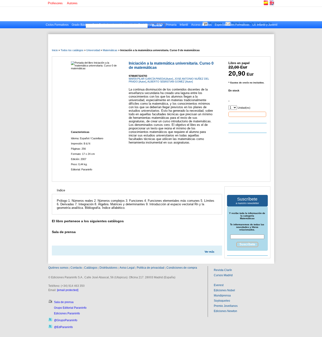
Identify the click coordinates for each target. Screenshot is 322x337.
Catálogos (90, 267)
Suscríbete (247, 244)
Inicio (55, 50)
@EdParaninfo (63, 327)
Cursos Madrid (223, 275)
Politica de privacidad (150, 267)
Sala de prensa (64, 302)
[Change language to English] (271, 5)
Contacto (76, 267)
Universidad (127, 24)
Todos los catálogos (72, 50)
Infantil (184, 24)
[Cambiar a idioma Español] (265, 5)
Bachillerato (146, 24)
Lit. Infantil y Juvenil (264, 24)
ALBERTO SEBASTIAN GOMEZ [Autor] (170, 81)
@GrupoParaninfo (65, 320)
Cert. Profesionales (104, 24)
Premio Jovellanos (226, 306)
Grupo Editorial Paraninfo (70, 307)
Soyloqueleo (222, 300)
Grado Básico (80, 24)
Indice (61, 190)
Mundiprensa (222, 295)
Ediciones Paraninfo (67, 313)
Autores (72, 3)
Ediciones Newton (225, 311)
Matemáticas (110, 50)
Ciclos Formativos (57, 24)
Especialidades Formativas (232, 24)
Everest (218, 285)
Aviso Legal (127, 267)
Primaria (171, 24)
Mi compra (215, 23)
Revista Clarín (223, 270)
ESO (160, 24)
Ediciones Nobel (224, 290)
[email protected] (67, 290)
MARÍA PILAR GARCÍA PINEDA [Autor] (151, 78)
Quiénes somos (58, 267)
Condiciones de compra (181, 267)
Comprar (247, 114)
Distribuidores (108, 267)
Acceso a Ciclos (201, 24)
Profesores (55, 3)
